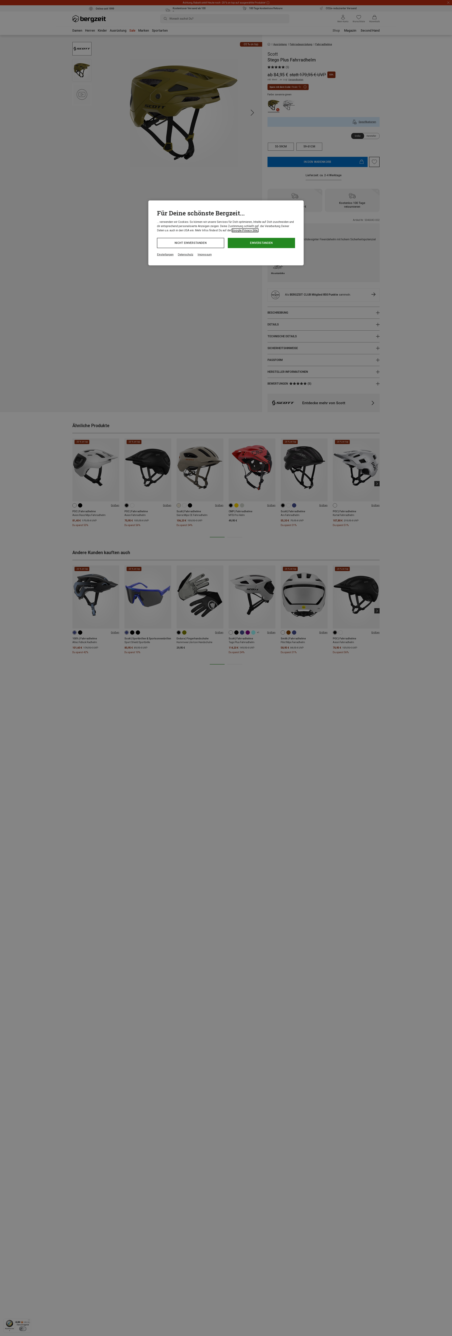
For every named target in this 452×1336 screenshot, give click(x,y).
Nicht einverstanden (191, 243)
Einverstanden (261, 243)
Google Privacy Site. (245, 230)
